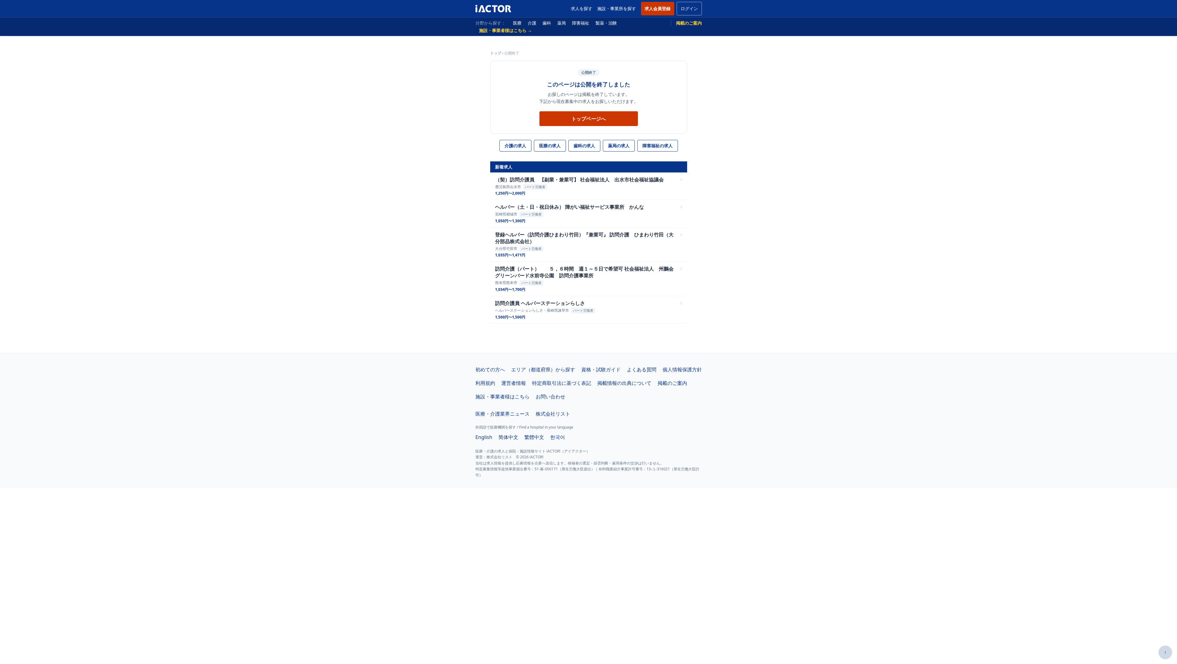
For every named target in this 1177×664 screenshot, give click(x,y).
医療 (517, 23)
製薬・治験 (606, 23)
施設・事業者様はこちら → (505, 30)
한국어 (557, 437)
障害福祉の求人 (658, 145)
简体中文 (508, 437)
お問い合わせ (550, 396)
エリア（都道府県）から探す (543, 369)
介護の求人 (515, 145)
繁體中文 (534, 437)
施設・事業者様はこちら (502, 396)
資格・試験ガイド (601, 369)
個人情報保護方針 (682, 369)
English (483, 437)
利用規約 (485, 383)
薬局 (561, 23)
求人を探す (581, 8)
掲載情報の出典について (624, 383)
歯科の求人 (584, 145)
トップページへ (588, 118)
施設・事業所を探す (616, 8)
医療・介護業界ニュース (502, 413)
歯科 (546, 23)
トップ (495, 53)
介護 (532, 23)
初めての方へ (490, 369)
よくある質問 (641, 369)
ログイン (689, 8)
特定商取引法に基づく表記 (561, 383)
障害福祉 (580, 23)
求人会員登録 (658, 8)
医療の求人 (550, 145)
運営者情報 (513, 383)
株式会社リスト (553, 413)
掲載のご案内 (689, 23)
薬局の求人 (619, 145)
